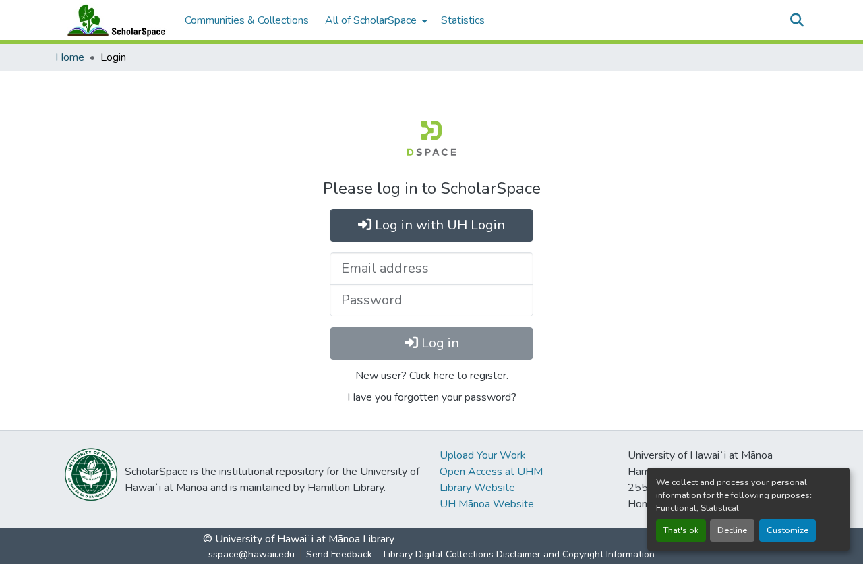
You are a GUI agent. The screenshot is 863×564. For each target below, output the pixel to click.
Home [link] (69, 57)
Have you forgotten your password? (431, 397)
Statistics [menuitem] (463, 20)
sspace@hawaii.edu (251, 554)
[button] (113, 20)
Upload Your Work (483, 455)
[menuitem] (374, 20)
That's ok (680, 530)
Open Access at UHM (491, 471)
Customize (787, 530)
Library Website (477, 487)
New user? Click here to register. (431, 375)
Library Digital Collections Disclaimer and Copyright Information (519, 554)
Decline (732, 530)
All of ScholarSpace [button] (371, 20)
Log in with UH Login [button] (438, 225)
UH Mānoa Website (487, 504)
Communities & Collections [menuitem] (247, 20)
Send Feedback (339, 554)
